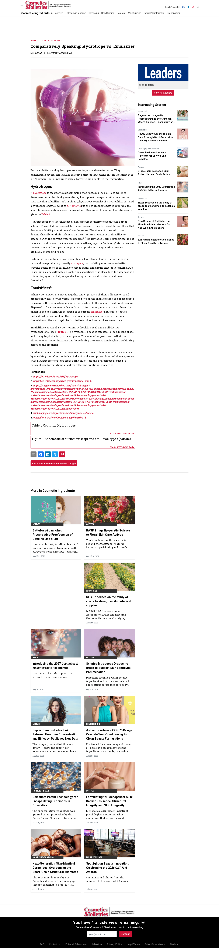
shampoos (77, 263)
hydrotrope (39, 192)
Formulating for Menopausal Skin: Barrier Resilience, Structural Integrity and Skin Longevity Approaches (109, 801)
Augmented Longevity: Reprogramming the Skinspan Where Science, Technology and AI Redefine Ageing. (156, 119)
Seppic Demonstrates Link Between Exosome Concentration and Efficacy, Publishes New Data (55, 734)
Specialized (142, 130)
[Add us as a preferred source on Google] (62, 454)
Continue (125, 934)
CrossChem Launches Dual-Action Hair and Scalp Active (154, 173)
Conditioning (93, 724)
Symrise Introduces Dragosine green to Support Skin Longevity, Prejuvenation (108, 668)
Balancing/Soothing (43, 857)
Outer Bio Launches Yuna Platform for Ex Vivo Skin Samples (152, 156)
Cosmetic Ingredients (51, 40)
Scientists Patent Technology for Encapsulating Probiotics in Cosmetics (55, 801)
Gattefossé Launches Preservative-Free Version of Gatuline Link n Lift (52, 535)
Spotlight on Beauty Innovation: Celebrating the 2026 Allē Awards (107, 868)
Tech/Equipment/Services (148, 148)
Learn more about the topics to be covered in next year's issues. (52, 675)
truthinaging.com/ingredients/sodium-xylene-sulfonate (63, 413)
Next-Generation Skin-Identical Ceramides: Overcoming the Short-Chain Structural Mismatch (55, 868)
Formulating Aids (41, 791)
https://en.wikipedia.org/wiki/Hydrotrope (55, 376)
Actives (141, 167)
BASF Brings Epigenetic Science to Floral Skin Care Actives (156, 241)
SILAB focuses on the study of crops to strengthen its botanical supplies (156, 206)
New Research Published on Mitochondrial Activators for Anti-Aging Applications (154, 224)
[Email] (33, 454)
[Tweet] (55, 454)
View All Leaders (163, 92)
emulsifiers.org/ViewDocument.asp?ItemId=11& (59, 417)
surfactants (74, 205)
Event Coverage (94, 857)
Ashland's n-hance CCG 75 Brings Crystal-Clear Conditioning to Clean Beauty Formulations (109, 734)
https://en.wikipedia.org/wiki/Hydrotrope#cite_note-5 (62, 380)
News (140, 183)
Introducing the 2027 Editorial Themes (156, 188)
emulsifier (97, 311)
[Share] (41, 454)
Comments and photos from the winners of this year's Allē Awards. (107, 879)
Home (33, 40)
